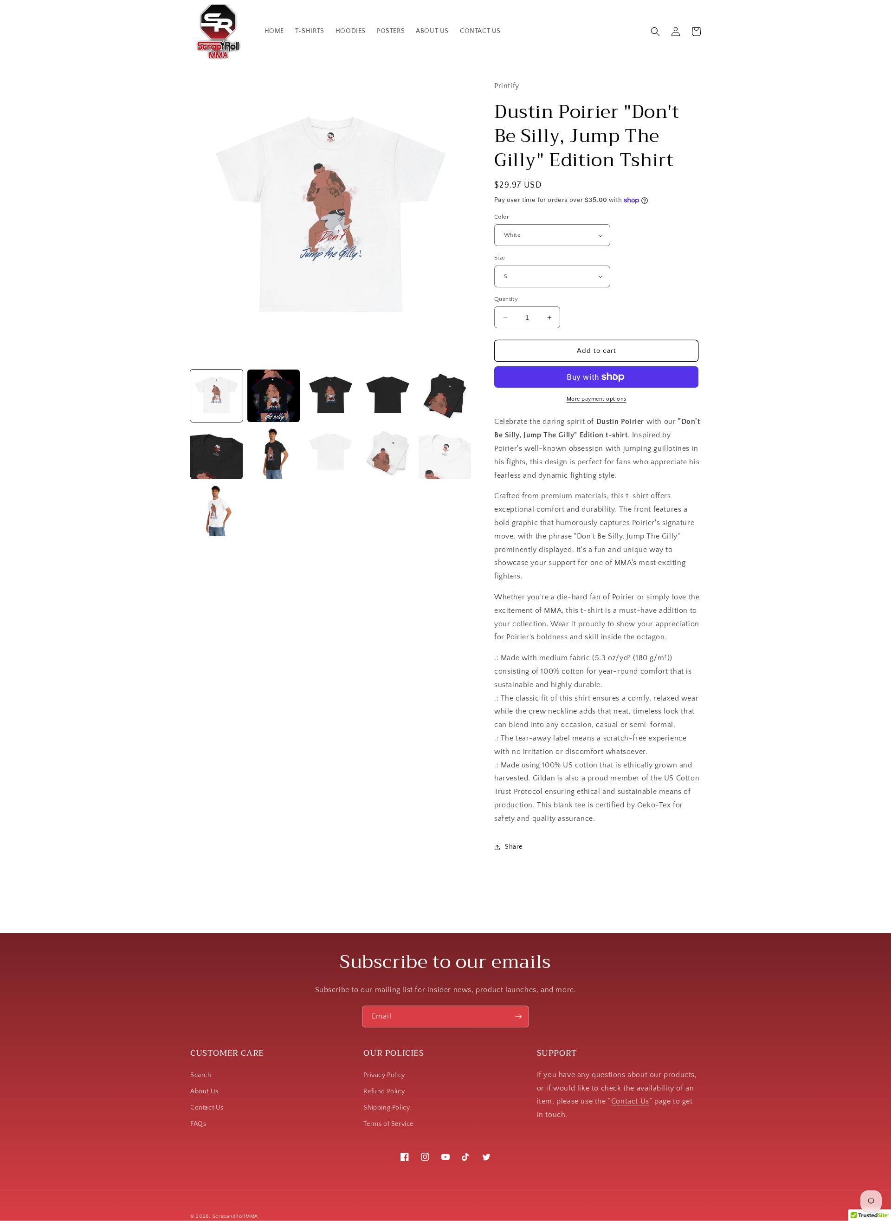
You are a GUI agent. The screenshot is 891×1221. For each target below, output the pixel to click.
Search (201, 1075)
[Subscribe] (518, 1016)
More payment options (596, 399)
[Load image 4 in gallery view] (388, 396)
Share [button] (514, 847)
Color (501, 217)
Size (499, 257)
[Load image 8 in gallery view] (330, 453)
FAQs (198, 1124)
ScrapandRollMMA (235, 1216)
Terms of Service (388, 1124)
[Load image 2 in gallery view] (273, 396)
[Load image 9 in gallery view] (388, 453)
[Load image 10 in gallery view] (445, 453)
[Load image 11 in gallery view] (216, 510)
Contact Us (207, 1107)
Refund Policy (384, 1091)
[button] (655, 31)
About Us (204, 1091)
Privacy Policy (384, 1075)
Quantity (506, 299)
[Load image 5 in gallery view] (445, 396)
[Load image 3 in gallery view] (330, 396)
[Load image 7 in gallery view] (273, 453)
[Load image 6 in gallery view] (216, 453)
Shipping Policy (386, 1107)
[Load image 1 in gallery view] (216, 396)
